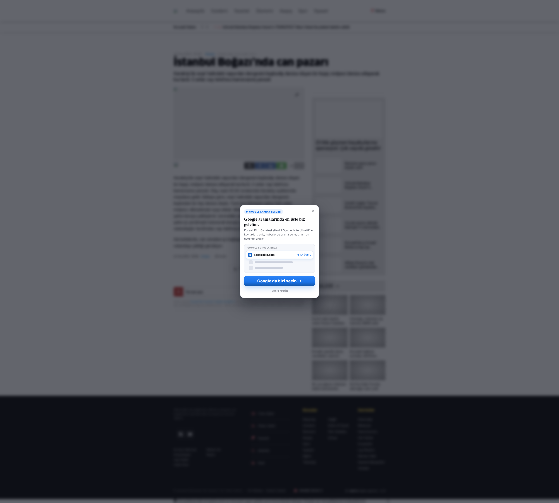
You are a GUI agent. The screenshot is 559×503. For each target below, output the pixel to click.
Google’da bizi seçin (277, 281)
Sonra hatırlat (279, 290)
